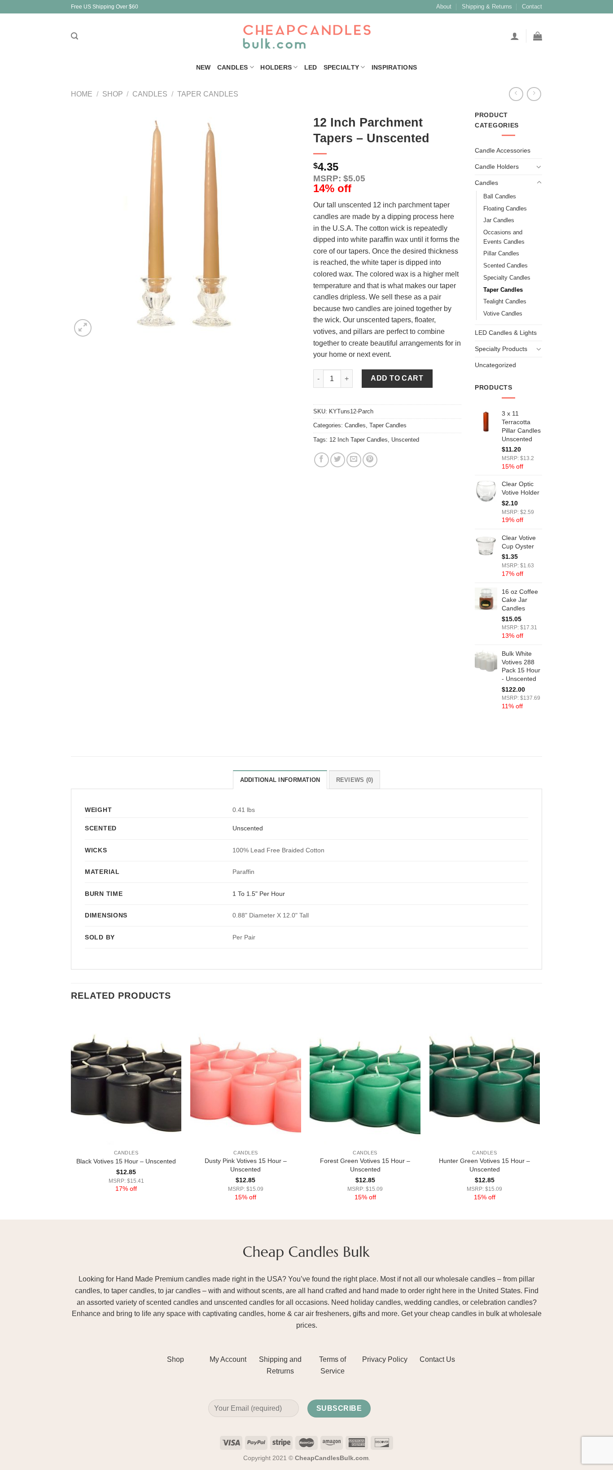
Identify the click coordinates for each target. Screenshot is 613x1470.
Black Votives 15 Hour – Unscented (126, 1161)
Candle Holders (497, 166)
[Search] (74, 36)
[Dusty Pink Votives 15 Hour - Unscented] (245, 1078)
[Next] (539, 1115)
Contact (532, 6)
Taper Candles (207, 94)
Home (81, 94)
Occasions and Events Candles (504, 237)
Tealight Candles (504, 301)
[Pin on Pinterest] (370, 459)
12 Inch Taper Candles (358, 439)
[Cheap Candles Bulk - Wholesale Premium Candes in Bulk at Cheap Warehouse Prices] (306, 36)
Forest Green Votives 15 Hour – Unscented (365, 1165)
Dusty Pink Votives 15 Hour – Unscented (246, 1165)
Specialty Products (501, 348)
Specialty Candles (506, 277)
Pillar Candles (501, 253)
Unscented (405, 439)
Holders (276, 67)
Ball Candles (499, 196)
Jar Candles (498, 220)
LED (310, 67)
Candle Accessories (502, 150)
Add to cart (397, 378)
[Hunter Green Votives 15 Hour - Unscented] (484, 1078)
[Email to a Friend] (353, 459)
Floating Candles (505, 208)
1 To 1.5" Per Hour (258, 893)
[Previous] (71, 1115)
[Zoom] (83, 328)
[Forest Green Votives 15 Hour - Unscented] (365, 1078)
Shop (112, 94)
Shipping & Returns (487, 6)
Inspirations (394, 67)
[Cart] (537, 36)
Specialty (341, 67)
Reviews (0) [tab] (354, 780)
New (203, 67)
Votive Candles (502, 313)
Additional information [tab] (280, 780)
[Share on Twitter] (337, 459)
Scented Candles (505, 265)
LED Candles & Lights (506, 332)
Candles (232, 67)
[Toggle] (539, 166)
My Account (228, 1359)
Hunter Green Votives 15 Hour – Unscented (484, 1165)
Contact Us (437, 1359)
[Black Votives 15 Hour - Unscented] (126, 1078)
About (443, 6)
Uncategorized (495, 365)
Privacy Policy (384, 1359)
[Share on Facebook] (321, 459)
